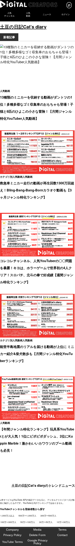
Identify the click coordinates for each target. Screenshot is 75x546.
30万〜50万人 (45, 522)
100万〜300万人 (8, 522)
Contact (62, 535)
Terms (62, 529)
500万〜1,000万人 (27, 515)
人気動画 (5, 91)
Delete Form (37, 535)
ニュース (47, 14)
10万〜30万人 (63, 522)
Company (12, 529)
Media (37, 529)
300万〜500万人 (48, 515)
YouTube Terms (12, 542)
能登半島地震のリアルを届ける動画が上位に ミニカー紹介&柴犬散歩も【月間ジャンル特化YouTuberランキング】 (37, 353)
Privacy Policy (12, 535)
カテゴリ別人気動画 (11, 177)
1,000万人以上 (7, 515)
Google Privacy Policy (38, 542)
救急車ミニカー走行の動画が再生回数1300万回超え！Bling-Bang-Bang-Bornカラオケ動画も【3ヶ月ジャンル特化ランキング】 (37, 190)
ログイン (65, 14)
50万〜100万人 (27, 522)
